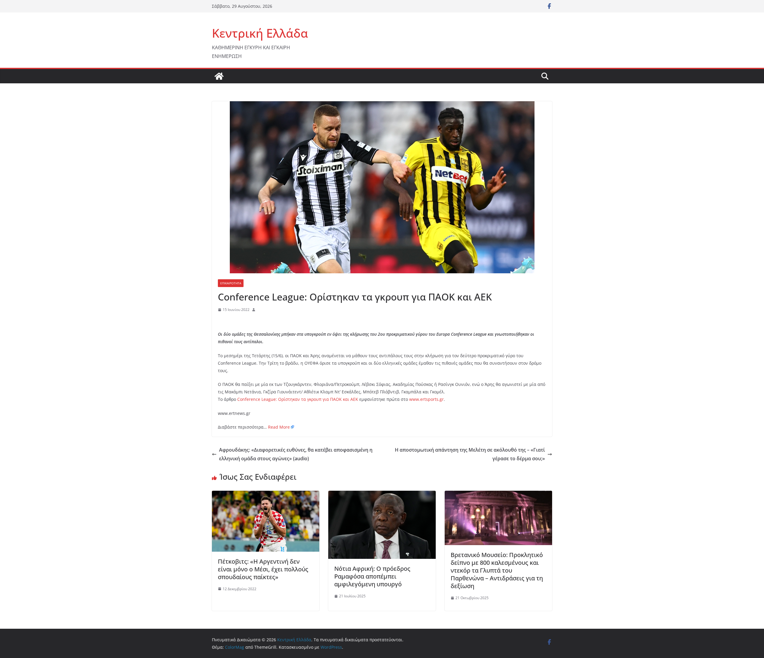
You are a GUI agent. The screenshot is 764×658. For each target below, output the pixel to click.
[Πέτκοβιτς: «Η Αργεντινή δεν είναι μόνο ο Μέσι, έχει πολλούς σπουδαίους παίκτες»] (265, 495)
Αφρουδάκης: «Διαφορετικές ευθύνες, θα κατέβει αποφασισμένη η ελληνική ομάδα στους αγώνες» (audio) (295, 454)
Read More (279, 427)
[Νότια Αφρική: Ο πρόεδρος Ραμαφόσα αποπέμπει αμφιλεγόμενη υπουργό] (382, 495)
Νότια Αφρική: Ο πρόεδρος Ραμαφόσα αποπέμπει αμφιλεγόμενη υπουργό (372, 576)
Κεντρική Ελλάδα (260, 33)
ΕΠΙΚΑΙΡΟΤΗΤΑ (230, 283)
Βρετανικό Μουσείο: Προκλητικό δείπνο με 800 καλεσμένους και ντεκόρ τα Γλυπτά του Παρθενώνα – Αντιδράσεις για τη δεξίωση (497, 570)
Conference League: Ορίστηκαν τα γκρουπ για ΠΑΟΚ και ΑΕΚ (297, 399)
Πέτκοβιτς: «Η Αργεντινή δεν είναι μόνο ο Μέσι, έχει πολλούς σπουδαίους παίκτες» (263, 569)
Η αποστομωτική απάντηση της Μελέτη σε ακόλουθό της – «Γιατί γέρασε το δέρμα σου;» (470, 454)
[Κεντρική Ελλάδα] (219, 76)
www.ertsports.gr (426, 399)
